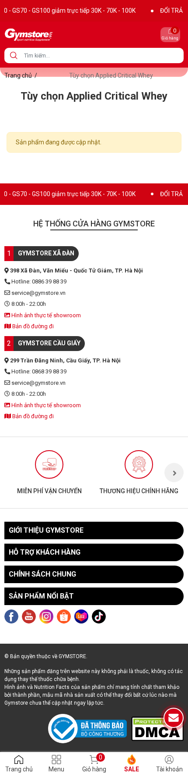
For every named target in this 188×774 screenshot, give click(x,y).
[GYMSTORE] (58, 34)
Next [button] (174, 472)
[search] (14, 55)
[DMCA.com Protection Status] (157, 728)
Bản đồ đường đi (32, 326)
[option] (49, 472)
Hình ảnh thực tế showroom (45, 315)
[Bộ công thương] (89, 729)
